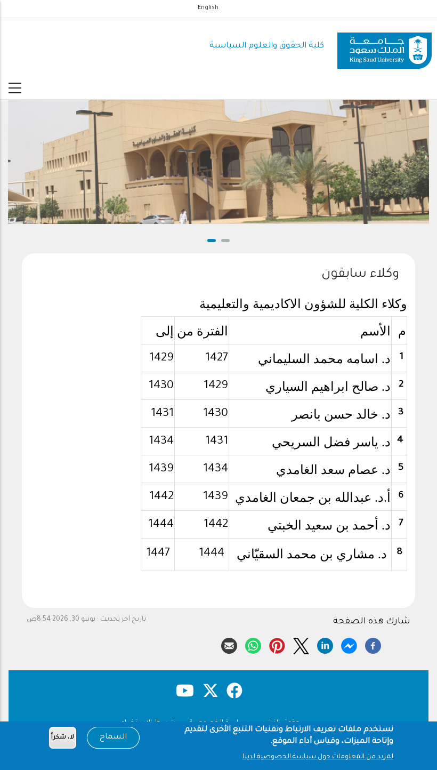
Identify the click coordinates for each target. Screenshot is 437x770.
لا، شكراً (62, 737)
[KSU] (384, 46)
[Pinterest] (277, 644)
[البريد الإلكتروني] (229, 644)
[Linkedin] (325, 644)
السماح (113, 737)
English (208, 8)
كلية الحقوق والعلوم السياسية (266, 46)
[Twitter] (301, 644)
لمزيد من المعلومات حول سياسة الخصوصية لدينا (317, 757)
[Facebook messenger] (349, 644)
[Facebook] (373, 644)
